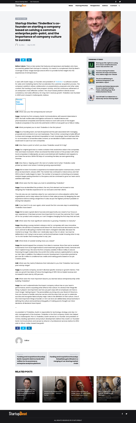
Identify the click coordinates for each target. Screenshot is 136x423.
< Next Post (20, 354)
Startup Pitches (81, 6)
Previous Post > (74, 354)
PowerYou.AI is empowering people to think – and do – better (53, 393)
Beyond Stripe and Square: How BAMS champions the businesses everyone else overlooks (26, 392)
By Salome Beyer (22, 398)
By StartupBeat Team (50, 398)
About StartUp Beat (21, 2)
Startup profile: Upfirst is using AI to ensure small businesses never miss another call (107, 65)
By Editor (22, 45)
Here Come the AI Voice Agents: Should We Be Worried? (106, 393)
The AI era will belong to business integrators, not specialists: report (105, 80)
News (71, 6)
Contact (113, 6)
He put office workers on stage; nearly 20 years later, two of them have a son (80, 393)
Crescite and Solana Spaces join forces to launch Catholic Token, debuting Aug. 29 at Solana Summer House (107, 89)
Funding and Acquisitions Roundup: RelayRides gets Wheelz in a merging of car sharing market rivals (64, 360)
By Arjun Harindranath (104, 398)
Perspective (95, 6)
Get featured (34, 2)
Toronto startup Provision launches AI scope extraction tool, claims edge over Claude (106, 72)
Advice (105, 6)
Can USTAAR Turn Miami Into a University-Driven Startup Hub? (107, 98)
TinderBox (59, 82)
